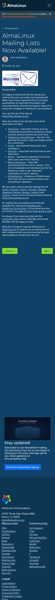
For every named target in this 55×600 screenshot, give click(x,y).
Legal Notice (8, 583)
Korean (17, 192)
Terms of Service (11, 589)
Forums (33, 534)
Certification (8, 531)
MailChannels (9, 229)
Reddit (33, 544)
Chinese (14, 189)
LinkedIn (34, 560)
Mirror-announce (17, 162)
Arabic (5, 189)
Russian (26, 192)
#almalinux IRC (37, 566)
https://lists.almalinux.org (15, 116)
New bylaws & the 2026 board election (18, 16)
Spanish (35, 192)
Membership (9, 550)
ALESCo (6, 534)
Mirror (11, 156)
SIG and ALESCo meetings (38, 539)
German (32, 189)
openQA (6, 566)
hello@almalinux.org (13, 520)
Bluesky (33, 550)
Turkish (6, 195)
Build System (9, 569)
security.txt (8, 557)
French (23, 189)
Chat (31, 531)
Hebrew (42, 189)
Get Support (36, 528)
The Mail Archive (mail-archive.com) (33, 211)
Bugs (4, 541)
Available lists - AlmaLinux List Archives (22, 207)
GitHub (6, 537)
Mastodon (35, 547)
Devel (11, 145)
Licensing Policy (10, 593)
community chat (10, 219)
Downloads (8, 547)
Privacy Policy (9, 586)
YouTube (34, 563)
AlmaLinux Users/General (21, 137)
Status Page (8, 563)
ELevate (6, 553)
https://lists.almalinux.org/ (15, 197)
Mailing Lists (9, 560)
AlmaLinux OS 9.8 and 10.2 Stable (19, 14)
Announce (13, 129)
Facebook (34, 557)
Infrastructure (15, 176)
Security (12, 151)
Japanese (7, 192)
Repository (8, 544)
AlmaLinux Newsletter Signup (22, 467)
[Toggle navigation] (49, 5)
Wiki (4, 528)
